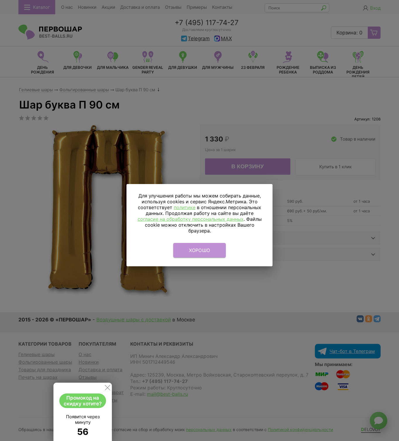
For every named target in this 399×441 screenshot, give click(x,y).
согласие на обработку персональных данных (191, 219)
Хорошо (199, 250)
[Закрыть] (107, 389)
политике (184, 207)
